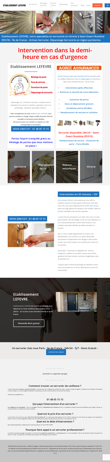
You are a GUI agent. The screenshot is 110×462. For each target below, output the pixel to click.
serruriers (64, 200)
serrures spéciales (81, 211)
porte (60, 220)
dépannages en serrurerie (90, 79)
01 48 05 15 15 (55, 399)
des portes (68, 225)
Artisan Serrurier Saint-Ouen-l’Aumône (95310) (74, 76)
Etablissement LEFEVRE (39, 114)
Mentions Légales (33, 446)
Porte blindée (82, 144)
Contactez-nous (56, 352)
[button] (28, 323)
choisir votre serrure (92, 206)
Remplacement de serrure (72, 140)
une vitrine (93, 239)
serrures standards (64, 211)
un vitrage (82, 239)
